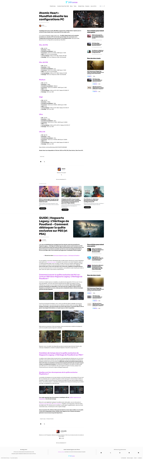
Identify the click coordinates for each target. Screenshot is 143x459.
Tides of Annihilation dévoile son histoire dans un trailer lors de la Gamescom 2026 (98, 250)
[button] (101, 6)
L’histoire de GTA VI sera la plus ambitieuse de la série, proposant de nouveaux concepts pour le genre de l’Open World (71, 201)
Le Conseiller (44, 239)
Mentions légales (130, 457)
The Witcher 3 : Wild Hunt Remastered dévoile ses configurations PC (97, 51)
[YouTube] (129, 452)
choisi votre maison (51, 262)
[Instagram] (120, 452)
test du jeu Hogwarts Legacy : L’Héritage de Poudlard (66, 255)
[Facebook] (101, 452)
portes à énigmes (57, 403)
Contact (135, 457)
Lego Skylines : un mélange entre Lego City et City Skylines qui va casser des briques (97, 259)
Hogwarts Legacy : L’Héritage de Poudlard (46, 418)
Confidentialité (123, 457)
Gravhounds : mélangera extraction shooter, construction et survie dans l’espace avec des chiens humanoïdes (97, 267)
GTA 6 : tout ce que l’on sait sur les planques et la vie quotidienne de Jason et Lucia (98, 37)
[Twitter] (110, 452)
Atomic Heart (42, 156)
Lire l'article (42, 208)
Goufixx (43, 25)
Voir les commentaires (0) (61, 179)
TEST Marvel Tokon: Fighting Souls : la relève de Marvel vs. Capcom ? (98, 87)
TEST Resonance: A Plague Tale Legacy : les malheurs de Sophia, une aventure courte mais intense (95, 72)
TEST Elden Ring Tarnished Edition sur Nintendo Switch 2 (97, 44)
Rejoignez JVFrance (61, 451)
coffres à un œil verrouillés (45, 403)
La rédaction (140, 457)
